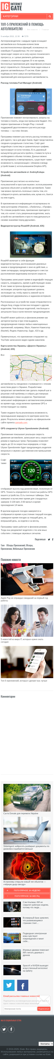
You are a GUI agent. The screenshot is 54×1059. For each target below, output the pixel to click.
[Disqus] (27, 733)
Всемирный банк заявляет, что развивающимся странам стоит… (36, 920)
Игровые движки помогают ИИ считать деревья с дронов (36, 952)
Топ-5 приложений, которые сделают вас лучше (24, 681)
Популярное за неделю (27, 890)
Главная (45, 29)
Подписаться (43, 1009)
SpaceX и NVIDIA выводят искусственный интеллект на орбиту (35, 968)
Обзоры (29, 545)
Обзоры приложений (15, 545)
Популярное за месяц (27, 896)
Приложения (6, 548)
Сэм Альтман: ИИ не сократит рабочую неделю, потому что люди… (36, 905)
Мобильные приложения (24, 548)
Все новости (32, 29)
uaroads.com (21, 422)
